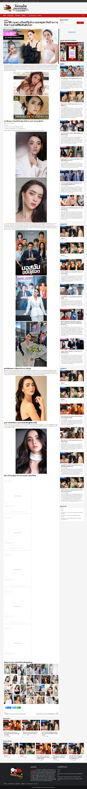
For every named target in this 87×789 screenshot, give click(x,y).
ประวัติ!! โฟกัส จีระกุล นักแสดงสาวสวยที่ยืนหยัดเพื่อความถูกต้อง (47, 713)
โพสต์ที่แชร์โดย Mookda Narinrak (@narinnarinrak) (18, 511)
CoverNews (47, 787)
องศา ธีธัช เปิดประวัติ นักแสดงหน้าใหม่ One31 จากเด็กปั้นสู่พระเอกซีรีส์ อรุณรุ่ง (50, 734)
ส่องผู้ (9, 729)
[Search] (83, 15)
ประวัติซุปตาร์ (22, 1)
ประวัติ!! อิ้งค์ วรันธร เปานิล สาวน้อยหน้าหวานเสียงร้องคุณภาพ (15, 713)
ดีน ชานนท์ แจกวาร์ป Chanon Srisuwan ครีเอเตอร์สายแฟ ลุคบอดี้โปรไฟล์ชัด (11, 734)
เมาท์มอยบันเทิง (16, 1)
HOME (11, 1)
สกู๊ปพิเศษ (26, 1)
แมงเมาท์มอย (49, 779)
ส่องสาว (70, 156)
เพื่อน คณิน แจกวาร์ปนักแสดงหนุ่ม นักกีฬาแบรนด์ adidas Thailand (70, 516)
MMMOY (12, 27)
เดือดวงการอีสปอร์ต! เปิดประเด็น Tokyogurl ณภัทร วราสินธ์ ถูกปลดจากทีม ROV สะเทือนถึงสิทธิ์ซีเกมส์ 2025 (71, 323)
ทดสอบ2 (63, 238)
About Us (37, 1)
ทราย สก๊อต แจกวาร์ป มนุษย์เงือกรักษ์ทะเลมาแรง (71, 78)
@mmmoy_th (72, 32)
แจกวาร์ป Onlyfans (32, 1)
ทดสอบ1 (63, 255)
